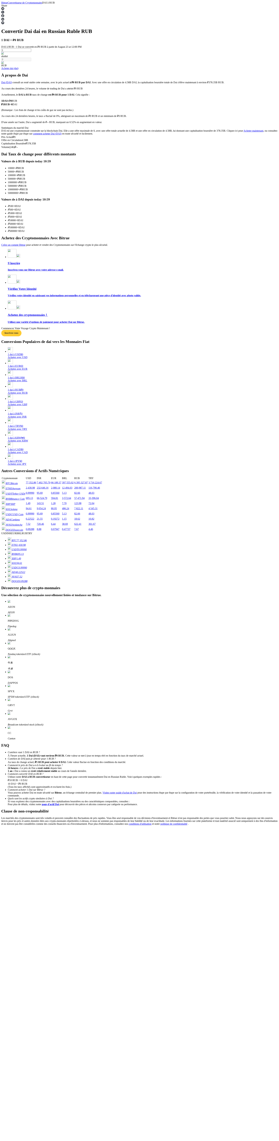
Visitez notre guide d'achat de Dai (120, 792)
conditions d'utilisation (140, 823)
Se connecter (7, 918)
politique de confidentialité (173, 823)
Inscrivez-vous (11, 333)
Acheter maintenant (253, 130)
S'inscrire (17, 919)
